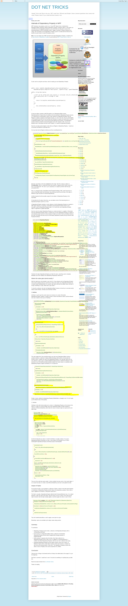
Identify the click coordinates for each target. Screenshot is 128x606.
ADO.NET (80, 212)
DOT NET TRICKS (49, 7)
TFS (91, 232)
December (82, 160)
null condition (83, 228)
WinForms (80, 237)
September (82, 165)
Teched (86, 232)
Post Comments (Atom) (41, 578)
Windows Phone (89, 234)
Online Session (89, 228)
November (82, 161)
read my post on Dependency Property (41, 37)
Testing (89, 232)
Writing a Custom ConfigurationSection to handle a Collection (90, 304)
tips (78, 233)
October (82, 163)
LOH (90, 225)
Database (95, 218)
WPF (86, 237)
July (81, 168)
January (82, 198)
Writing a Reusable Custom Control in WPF (90, 286)
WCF (79, 234)
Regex (95, 229)
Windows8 (85, 235)
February (82, 197)
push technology (86, 229)
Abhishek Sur (93, 331)
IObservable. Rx (93, 224)
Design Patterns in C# (89, 259)
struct (84, 232)
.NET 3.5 (84, 210)
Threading (95, 232)
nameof (79, 228)
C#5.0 (86, 217)
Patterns (95, 228)
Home (53, 576)
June (81, 190)
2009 (80, 202)
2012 (80, 156)
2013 (80, 155)
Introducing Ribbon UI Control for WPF (89, 295)
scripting (79, 230)
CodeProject (93, 217)
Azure (79, 215)
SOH (87, 230)
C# (79, 217)
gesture (86, 223)
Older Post (71, 576)
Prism (82, 229)
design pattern (85, 219)
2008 (80, 204)
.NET (79, 210)
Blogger (69, 596)
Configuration (80, 218)
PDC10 (79, 229)
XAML (90, 237)
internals (86, 224)
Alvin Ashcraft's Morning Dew (85, 142)
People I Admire (82, 345)
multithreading (88, 227)
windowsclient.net (93, 235)
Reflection (92, 229)
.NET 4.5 (95, 210)
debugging (80, 219)
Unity (88, 233)
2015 (80, 151)
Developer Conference (93, 219)
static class (91, 230)
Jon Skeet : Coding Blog (84, 140)
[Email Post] (47, 571)
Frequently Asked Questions (84, 348)
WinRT (83, 237)
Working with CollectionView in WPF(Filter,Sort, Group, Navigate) (89, 251)
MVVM (95, 227)
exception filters (93, 220)
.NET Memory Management (91, 211)
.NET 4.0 (89, 210)
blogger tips (91, 215)
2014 (80, 153)
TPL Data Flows (84, 233)
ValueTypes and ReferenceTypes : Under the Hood (87, 182)
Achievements (82, 344)
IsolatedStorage (81, 225)
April (81, 193)
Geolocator (82, 223)
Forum (80, 243)
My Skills (81, 342)
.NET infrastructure (81, 211)
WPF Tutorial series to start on (64, 37)
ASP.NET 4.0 (94, 212)
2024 (80, 149)
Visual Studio (91, 233)
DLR (79, 220)
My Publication (82, 347)
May (81, 192)
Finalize (93, 222)
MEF (92, 225)
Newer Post (34, 576)
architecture (87, 212)
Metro (84, 227)
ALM (83, 212)
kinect (88, 225)
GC (78, 223)
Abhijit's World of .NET (83, 144)
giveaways (92, 223)
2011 (80, 158)
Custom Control (90, 218)
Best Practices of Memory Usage (85, 320)
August (81, 167)
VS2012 (95, 233)
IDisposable (80, 224)
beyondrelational (85, 215)
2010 (80, 201)
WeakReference (83, 234)
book (96, 215)
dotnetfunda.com (85, 220)
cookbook (85, 218)
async (83, 213)
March (81, 195)
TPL (80, 233)
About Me (81, 341)
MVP (92, 227)
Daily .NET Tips (82, 138)
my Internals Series (49, 561)
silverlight (83, 230)
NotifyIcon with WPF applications (85, 268)
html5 (96, 223)
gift (88, 223)
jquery (85, 225)
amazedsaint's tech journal (84, 141)
